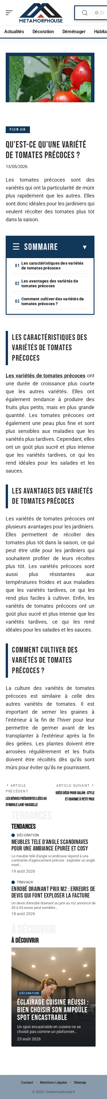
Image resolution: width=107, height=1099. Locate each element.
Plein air (18, 129)
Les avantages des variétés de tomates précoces (49, 283)
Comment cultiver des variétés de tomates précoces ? (52, 301)
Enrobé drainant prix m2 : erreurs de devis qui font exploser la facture (53, 892)
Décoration (28, 835)
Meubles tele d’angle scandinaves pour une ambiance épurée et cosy (49, 845)
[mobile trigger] (10, 12)
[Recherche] (85, 12)
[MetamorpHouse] (41, 12)
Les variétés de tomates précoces (45, 376)
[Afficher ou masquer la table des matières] (73, 247)
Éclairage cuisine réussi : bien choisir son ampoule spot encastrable (53, 1010)
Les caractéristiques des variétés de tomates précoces (52, 265)
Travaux (25, 882)
